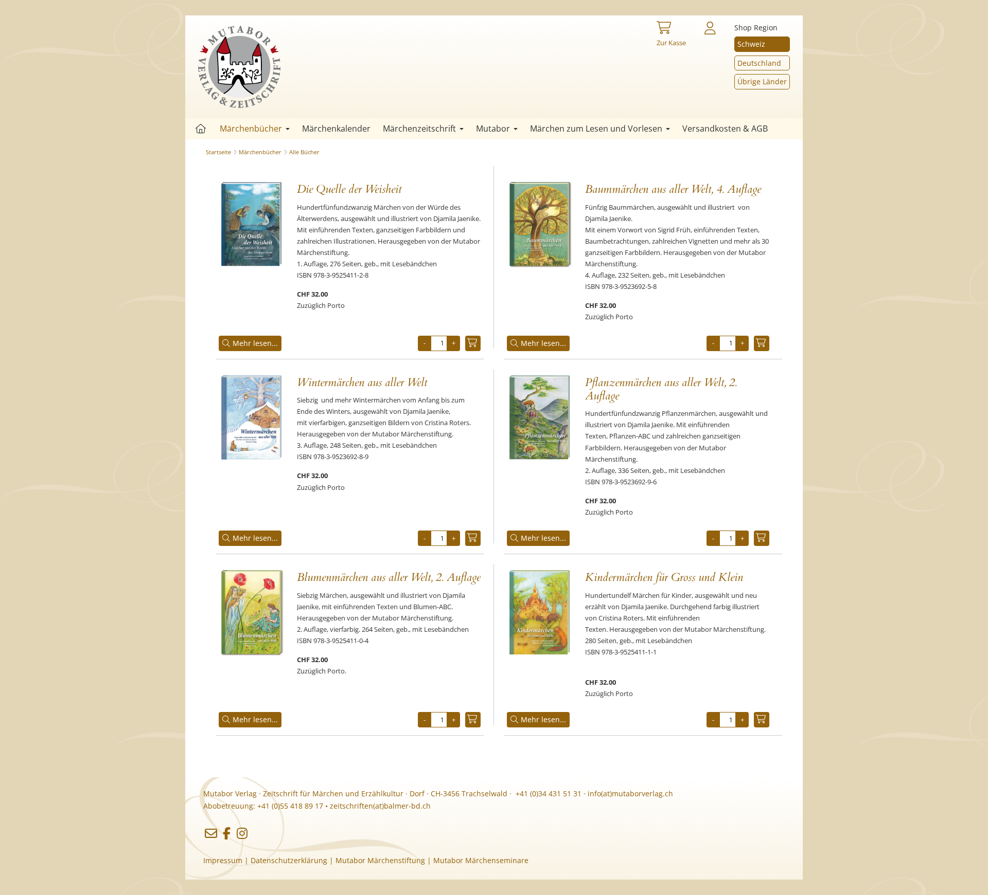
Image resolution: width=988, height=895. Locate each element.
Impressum (222, 860)
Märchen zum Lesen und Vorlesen (596, 128)
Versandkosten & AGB (725, 128)
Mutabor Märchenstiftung (380, 860)
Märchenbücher (251, 128)
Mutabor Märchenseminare (480, 860)
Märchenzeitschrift (419, 128)
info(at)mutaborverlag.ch (630, 793)
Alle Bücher (304, 152)
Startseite (201, 128)
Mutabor (493, 128)
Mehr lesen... (255, 343)
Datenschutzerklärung (289, 860)
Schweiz (751, 44)
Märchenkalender (336, 128)
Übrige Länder (762, 81)
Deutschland (759, 63)
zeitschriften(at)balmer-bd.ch (380, 806)
